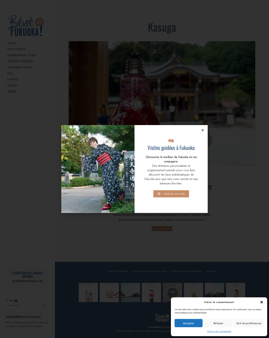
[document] (134, 169)
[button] (262, 302)
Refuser (218, 323)
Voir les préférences (248, 323)
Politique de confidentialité (219, 331)
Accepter (188, 323)
